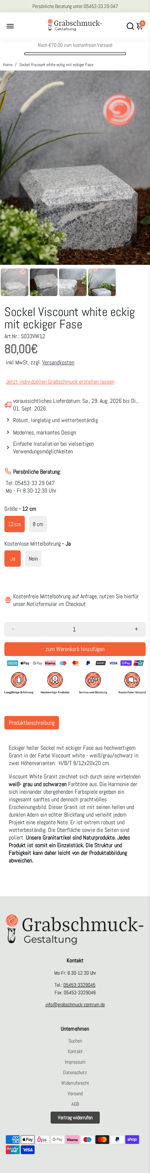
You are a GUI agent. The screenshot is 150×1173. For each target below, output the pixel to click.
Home (7, 65)
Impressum (75, 1062)
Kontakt (75, 1051)
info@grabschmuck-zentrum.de (75, 1005)
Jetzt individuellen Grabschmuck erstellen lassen (60, 381)
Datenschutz (75, 1072)
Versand (75, 1094)
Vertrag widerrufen (75, 1118)
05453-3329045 (79, 985)
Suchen (75, 1041)
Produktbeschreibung (32, 723)
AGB (75, 1104)
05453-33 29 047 (101, 6)
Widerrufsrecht (75, 1083)
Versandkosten (58, 362)
